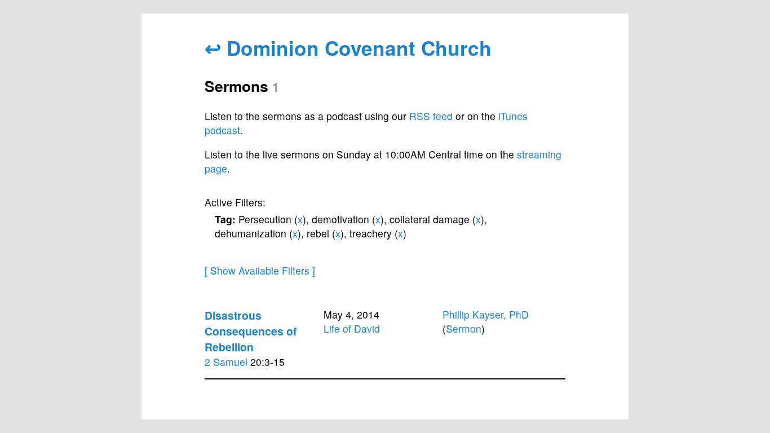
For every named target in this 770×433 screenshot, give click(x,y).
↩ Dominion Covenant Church (348, 47)
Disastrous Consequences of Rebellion (251, 331)
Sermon (463, 328)
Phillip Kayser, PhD (485, 314)
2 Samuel (226, 362)
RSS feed (431, 116)
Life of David (352, 328)
